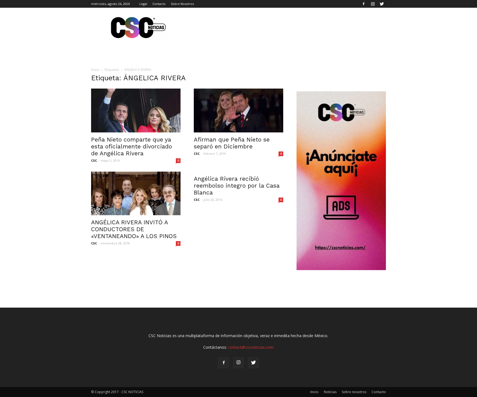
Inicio (95, 69)
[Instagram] (373, 4)
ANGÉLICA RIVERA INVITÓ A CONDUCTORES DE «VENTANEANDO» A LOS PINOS (134, 229)
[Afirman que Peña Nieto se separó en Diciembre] (238, 110)
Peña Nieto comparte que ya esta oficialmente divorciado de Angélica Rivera (131, 146)
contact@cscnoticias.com (251, 347)
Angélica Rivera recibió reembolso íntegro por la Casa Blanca (237, 185)
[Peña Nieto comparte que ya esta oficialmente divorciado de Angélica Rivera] (136, 110)
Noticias (330, 392)
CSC (94, 160)
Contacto (159, 4)
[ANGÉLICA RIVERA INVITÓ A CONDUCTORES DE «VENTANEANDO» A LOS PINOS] (136, 193)
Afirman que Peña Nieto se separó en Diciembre (232, 143)
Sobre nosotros (354, 392)
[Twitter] (382, 4)
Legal (143, 4)
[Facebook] (363, 4)
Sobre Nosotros (182, 4)
